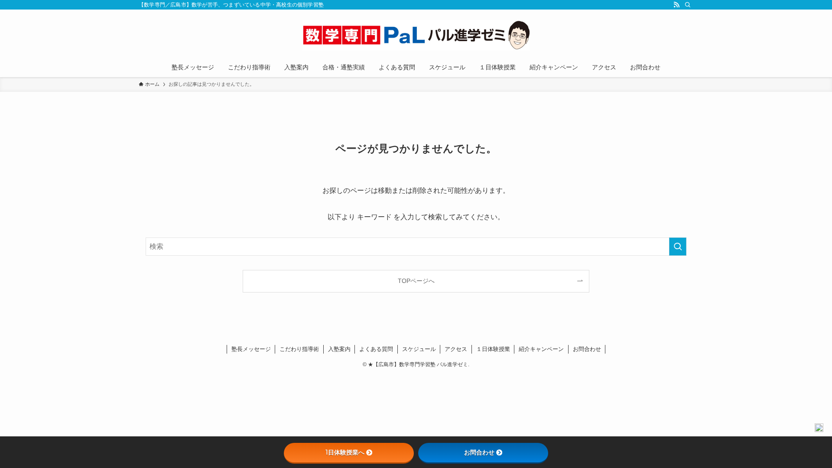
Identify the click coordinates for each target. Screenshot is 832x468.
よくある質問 (376, 349)
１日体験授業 (493, 349)
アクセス (456, 349)
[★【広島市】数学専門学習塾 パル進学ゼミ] (416, 35)
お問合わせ (587, 349)
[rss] (676, 5)
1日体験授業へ (344, 452)
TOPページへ (416, 280)
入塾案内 (339, 349)
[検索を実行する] (677, 246)
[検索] (687, 5)
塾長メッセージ (251, 349)
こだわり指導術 (299, 349)
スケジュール (419, 349)
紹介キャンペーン (541, 349)
